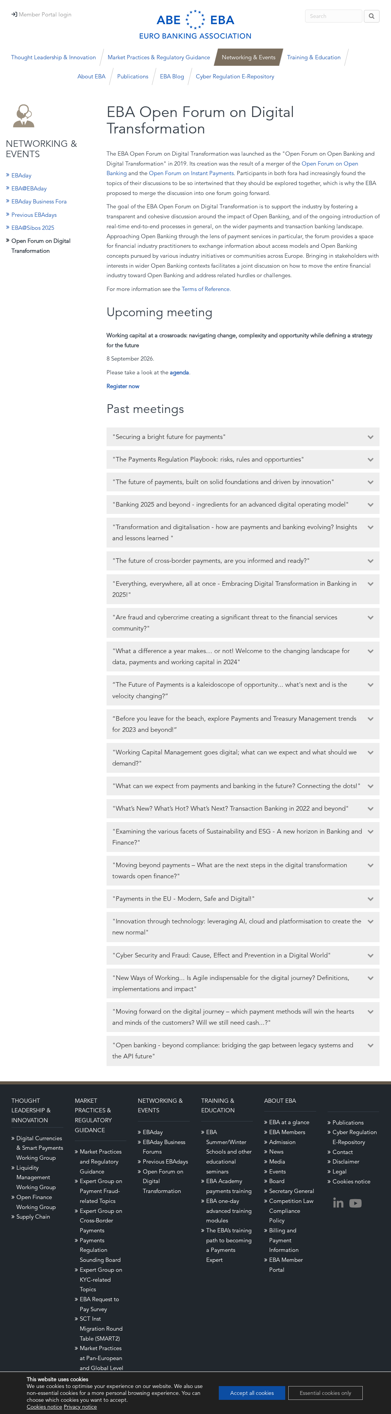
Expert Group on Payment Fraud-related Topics (101, 1190)
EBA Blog (172, 76)
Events (277, 1171)
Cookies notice (351, 1181)
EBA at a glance (289, 1122)
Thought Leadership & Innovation (31, 1110)
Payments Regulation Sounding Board (100, 1250)
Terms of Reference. (206, 289)
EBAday (21, 175)
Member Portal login (45, 14)
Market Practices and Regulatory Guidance (100, 1161)
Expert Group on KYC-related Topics (101, 1279)
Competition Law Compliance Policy (291, 1210)
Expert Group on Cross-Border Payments (101, 1220)
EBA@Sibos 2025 (32, 227)
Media (277, 1161)
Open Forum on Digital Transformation (41, 245)
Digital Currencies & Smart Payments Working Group (39, 1147)
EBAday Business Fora (39, 201)
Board (276, 1181)
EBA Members (287, 1132)
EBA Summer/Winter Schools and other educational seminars (229, 1151)
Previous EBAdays (34, 214)
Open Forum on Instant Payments (191, 173)
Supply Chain (33, 1216)
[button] (243, 436)
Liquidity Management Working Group (36, 1177)
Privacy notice (80, 1406)
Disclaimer (346, 1161)
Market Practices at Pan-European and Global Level (101, 1357)
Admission (282, 1142)
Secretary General (291, 1191)
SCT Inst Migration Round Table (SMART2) (101, 1328)
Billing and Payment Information (284, 1240)
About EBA (280, 1100)
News (276, 1151)
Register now (123, 386)
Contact (343, 1152)
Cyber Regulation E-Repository (235, 76)
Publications (132, 76)
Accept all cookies (252, 1393)
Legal (340, 1171)
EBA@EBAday (29, 188)
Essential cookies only (325, 1393)
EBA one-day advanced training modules (229, 1210)
